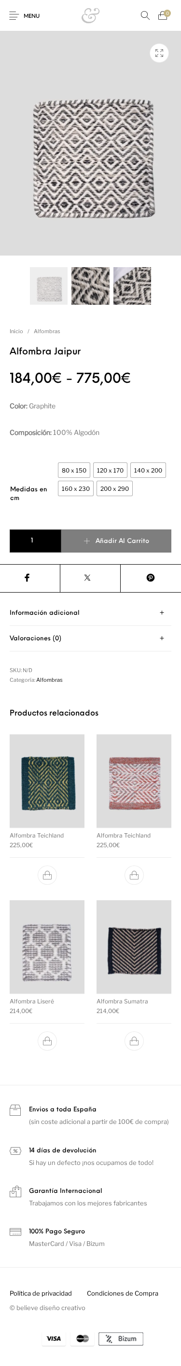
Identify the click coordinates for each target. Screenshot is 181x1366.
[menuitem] (40, 1293)
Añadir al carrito (122, 541)
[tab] (90, 613)
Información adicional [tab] (45, 613)
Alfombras (47, 331)
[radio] (74, 470)
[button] (47, 875)
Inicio (16, 331)
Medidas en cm (28, 494)
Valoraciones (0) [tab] (35, 639)
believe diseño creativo (50, 1308)
